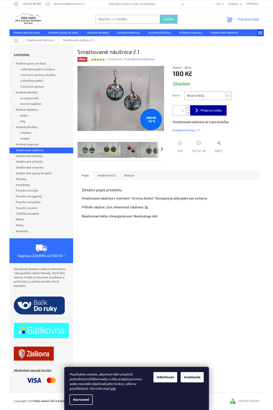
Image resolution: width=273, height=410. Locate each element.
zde (113, 388)
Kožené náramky (27, 92)
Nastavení (81, 399)
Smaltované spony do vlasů (33, 173)
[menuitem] (26, 32)
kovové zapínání (30, 104)
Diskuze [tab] (129, 175)
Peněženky (23, 185)
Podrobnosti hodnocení (139, 59)
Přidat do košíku (211, 110)
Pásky (20, 225)
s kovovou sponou (32, 87)
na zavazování (29, 98)
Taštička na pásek (27, 214)
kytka (23, 115)
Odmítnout (165, 377)
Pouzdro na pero (27, 208)
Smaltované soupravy (30, 167)
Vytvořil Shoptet (248, 401)
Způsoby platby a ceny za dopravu (132, 4)
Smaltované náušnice (29, 150)
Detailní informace (184, 130)
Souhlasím (192, 377)
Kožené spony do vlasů (31, 63)
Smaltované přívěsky (29, 162)
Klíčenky (21, 179)
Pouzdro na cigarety (29, 196)
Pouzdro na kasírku (28, 202)
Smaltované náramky (29, 156)
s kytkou (25, 133)
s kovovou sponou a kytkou (38, 75)
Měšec (20, 219)
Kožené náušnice (27, 110)
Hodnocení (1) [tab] (106, 175)
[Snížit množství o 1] (188, 112)
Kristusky (22, 231)
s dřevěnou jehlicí (31, 81)
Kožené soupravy (27, 144)
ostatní (24, 139)
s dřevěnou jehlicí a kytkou (37, 69)
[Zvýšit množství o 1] (188, 107)
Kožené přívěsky (27, 127)
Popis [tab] (85, 175)
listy (23, 121)
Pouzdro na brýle (27, 191)
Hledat (168, 19)
